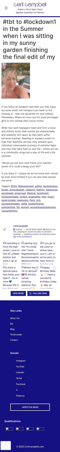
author (38, 186)
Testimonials (16, 334)
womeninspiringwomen (43, 207)
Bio (11, 323)
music (50, 196)
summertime (8, 207)
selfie (24, 203)
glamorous (51, 189)
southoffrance (36, 203)
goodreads (7, 193)
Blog (12, 329)
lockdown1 (42, 193)
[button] (5, 8)
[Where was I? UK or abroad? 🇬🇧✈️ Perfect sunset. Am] (29, 277)
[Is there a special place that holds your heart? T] (11, 277)
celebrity (30, 189)
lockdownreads (9, 196)
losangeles (34, 196)
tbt (18, 207)
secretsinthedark (10, 203)
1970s (13, 186)
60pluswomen (26, 186)
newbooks (22, 200)
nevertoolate (8, 200)
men (44, 196)
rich (38, 200)
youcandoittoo (9, 210)
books (4, 189)
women (25, 207)
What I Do (15, 318)
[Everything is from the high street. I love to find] (11, 252)
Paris (32, 200)
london (23, 196)
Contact (14, 340)
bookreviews (50, 186)
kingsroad (20, 193)
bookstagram (17, 189)
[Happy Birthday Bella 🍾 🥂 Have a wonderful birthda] (48, 277)
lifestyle (31, 193)
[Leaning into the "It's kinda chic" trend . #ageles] (29, 252)
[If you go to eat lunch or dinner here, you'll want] (48, 252)
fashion (40, 189)
